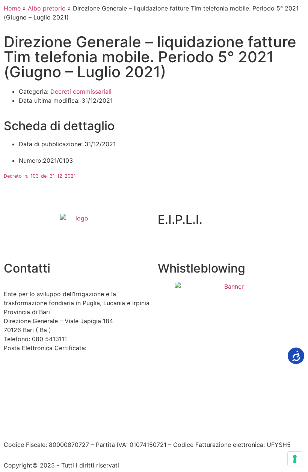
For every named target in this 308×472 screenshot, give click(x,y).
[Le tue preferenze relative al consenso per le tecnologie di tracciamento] (295, 459)
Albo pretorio (47, 8)
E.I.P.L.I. (180, 219)
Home (12, 8)
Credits (211, 414)
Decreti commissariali (81, 91)
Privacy (139, 414)
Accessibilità (70, 414)
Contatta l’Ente (25, 414)
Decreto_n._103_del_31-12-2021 (40, 176)
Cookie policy (176, 414)
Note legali (108, 414)
